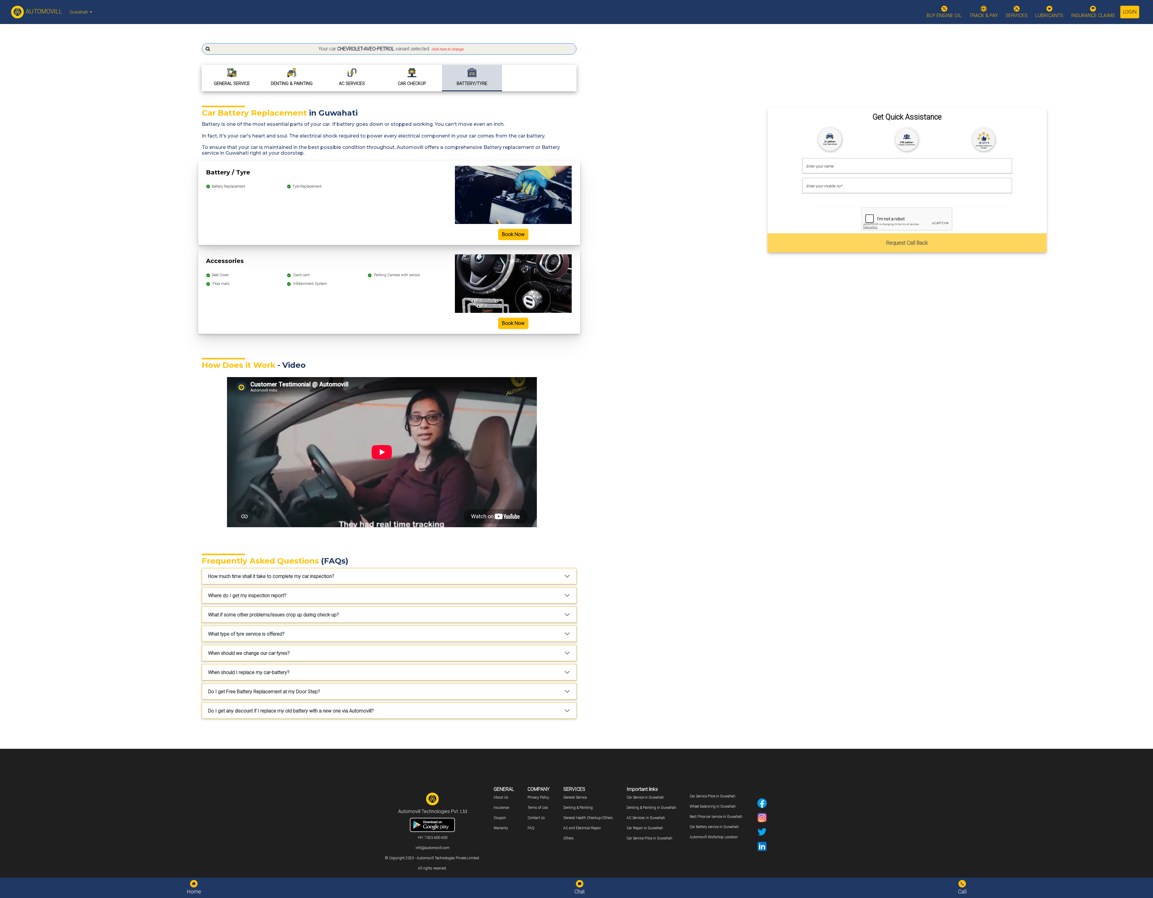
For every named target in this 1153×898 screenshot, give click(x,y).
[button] (389, 49)
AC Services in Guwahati (646, 818)
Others (568, 838)
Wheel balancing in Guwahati (713, 806)
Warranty (501, 828)
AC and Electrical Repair (582, 828)
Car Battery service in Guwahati (714, 827)
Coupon (500, 818)
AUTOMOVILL (43, 11)
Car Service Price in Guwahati (649, 838)
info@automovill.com (432, 848)
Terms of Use (538, 808)
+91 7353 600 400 (432, 838)
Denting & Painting (578, 808)
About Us (501, 797)
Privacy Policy (538, 797)
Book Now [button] (513, 234)
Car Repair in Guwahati (645, 828)
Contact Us (536, 818)
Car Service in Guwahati (645, 797)
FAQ (531, 828)
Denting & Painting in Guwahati (651, 808)
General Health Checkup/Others (588, 818)
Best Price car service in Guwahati (716, 817)
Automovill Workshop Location (714, 837)
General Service (575, 797)
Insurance (501, 808)
